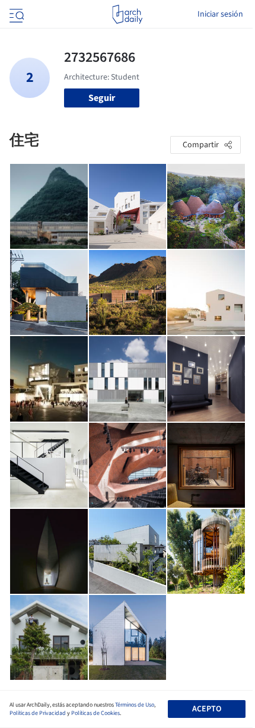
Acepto (206, 709)
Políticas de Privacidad (37, 713)
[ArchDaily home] (127, 14)
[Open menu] (15, 14)
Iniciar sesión (220, 14)
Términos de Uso (134, 705)
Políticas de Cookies (95, 713)
